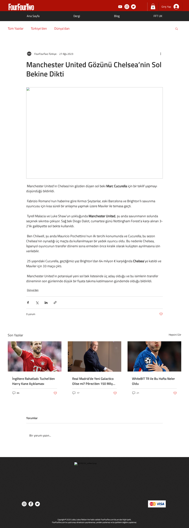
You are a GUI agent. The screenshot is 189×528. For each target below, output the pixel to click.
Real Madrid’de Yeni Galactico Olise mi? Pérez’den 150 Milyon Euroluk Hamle (94, 381)
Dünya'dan (62, 28)
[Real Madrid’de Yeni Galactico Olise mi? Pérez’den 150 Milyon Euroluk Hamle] (94, 356)
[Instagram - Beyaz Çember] (126, 6)
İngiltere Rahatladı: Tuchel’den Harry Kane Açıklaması (33, 381)
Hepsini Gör (175, 335)
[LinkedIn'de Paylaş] (46, 302)
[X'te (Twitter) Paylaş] (37, 302)
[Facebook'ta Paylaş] (28, 302)
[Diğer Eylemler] (160, 53)
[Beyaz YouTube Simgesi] (120, 6)
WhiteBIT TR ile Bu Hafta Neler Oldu (153, 381)
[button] (153, 6)
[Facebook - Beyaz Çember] (30, 504)
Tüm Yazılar (15, 28)
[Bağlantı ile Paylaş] (55, 302)
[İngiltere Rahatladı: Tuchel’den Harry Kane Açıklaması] (34, 356)
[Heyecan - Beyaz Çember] (133, 6)
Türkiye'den (39, 28)
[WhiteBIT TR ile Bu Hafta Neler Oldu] (154, 356)
